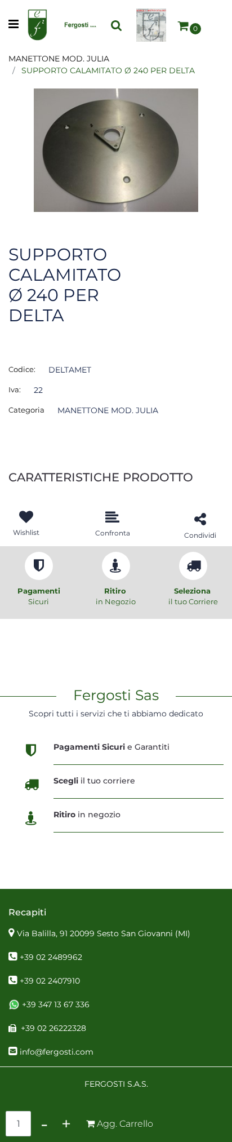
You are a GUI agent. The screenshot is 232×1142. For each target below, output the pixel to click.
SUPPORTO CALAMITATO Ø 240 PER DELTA (108, 70)
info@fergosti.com (56, 1052)
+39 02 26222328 (53, 1028)
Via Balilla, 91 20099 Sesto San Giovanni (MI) (103, 933)
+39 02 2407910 (50, 981)
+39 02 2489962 (51, 957)
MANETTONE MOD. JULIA (58, 59)
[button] (116, 149)
